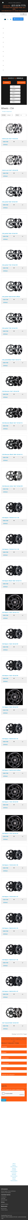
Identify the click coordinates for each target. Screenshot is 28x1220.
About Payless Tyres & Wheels (8, 1191)
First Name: (4, 1047)
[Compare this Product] (22, 141)
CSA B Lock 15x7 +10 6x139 (10, 138)
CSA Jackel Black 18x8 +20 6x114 (11, 359)
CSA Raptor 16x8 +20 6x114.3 (10, 612)
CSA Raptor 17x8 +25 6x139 (10, 802)
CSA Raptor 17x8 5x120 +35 (10, 865)
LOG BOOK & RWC (8, 65)
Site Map (3, 1198)
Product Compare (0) (6, 111)
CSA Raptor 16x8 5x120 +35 (10, 738)
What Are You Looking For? (8, 1074)
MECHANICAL (7, 60)
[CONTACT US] (8, 19)
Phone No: (4, 1069)
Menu (2, 23)
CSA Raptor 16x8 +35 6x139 (10, 675)
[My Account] (5, 19)
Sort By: (3, 115)
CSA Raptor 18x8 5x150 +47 (10, 991)
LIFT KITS (6, 42)
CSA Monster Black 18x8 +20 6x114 (12, 454)
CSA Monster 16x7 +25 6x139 (10, 391)
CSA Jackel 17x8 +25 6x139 (9, 328)
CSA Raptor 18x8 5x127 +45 (10, 959)
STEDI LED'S (7, 56)
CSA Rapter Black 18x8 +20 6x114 (11, 580)
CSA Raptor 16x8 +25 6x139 (10, 644)
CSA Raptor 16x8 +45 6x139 (10, 707)
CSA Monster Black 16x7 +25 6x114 (12, 423)
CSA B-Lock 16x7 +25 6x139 (10, 170)
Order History (4, 1210)
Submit (3, 1100)
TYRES (5, 33)
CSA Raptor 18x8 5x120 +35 (10, 928)
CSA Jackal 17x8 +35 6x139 (9, 265)
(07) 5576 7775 (19, 5)
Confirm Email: (5, 1063)
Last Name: (3, 1052)
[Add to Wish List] (14, 141)
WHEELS (6, 37)
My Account (4, 1208)
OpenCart (9, 1215)
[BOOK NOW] (11, 19)
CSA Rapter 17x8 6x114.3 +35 (10, 549)
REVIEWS (6, 70)
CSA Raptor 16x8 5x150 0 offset (11, 770)
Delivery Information (6, 1192)
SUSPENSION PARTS (9, 47)
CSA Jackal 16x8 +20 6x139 (9, 202)
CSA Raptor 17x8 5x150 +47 (10, 896)
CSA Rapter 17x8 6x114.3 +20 (10, 517)
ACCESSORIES (7, 51)
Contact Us (3, 1197)
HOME (5, 28)
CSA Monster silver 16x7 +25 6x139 (12, 486)
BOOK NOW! (4, 1200)
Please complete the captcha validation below (13, 1089)
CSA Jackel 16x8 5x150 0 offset (11, 296)
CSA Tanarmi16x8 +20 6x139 (10, 1023)
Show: (17, 115)
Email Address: (5, 1058)
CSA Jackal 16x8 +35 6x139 (9, 233)
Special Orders (4, 1204)
